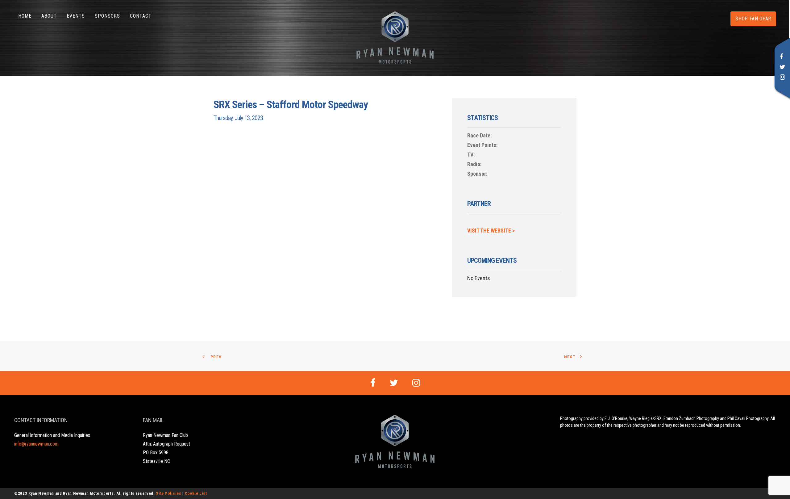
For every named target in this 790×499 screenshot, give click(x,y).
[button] (782, 57)
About (49, 16)
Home (24, 16)
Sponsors (107, 16)
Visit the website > (491, 230)
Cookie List (196, 493)
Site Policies (168, 493)
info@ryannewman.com (36, 444)
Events (76, 16)
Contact (141, 16)
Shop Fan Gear (753, 19)
